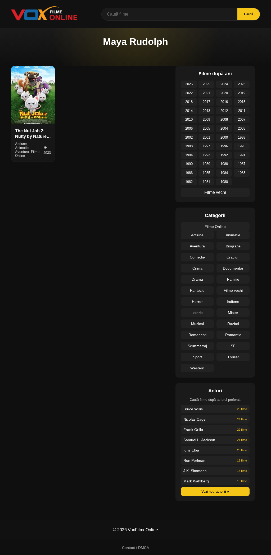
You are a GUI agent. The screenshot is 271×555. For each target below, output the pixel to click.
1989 (206, 164)
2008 (224, 119)
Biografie (233, 246)
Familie (233, 279)
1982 (189, 182)
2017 (206, 102)
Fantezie (197, 290)
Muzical (197, 324)
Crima (197, 268)
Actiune (197, 235)
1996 (224, 146)
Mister (233, 313)
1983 (241, 173)
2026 (189, 84)
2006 (189, 128)
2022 (189, 93)
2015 (241, 102)
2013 (206, 111)
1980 (224, 182)
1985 (206, 173)
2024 (224, 84)
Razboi (233, 324)
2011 (241, 111)
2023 (241, 84)
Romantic (233, 335)
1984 (224, 173)
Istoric (197, 313)
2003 (241, 128)
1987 (241, 164)
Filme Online (215, 226)
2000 (224, 137)
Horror (197, 301)
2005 (206, 128)
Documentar (233, 268)
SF (233, 346)
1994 (189, 155)
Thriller (233, 357)
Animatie (233, 235)
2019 (241, 93)
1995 (241, 146)
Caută (248, 14)
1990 (189, 164)
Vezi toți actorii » (215, 491)
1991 (241, 155)
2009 (206, 119)
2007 (241, 119)
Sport (197, 357)
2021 (206, 93)
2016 (224, 102)
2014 (189, 111)
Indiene (233, 301)
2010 (189, 119)
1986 (189, 173)
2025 (206, 84)
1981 (206, 182)
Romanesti (197, 335)
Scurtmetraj (197, 346)
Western (197, 368)
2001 (206, 137)
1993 (206, 155)
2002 (189, 137)
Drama (197, 279)
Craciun (233, 257)
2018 (189, 102)
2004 (224, 128)
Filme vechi (215, 192)
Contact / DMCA (135, 547)
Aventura (197, 246)
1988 (224, 164)
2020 (224, 93)
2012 (224, 111)
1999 (241, 137)
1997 (206, 146)
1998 (189, 146)
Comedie (197, 257)
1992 (224, 155)
